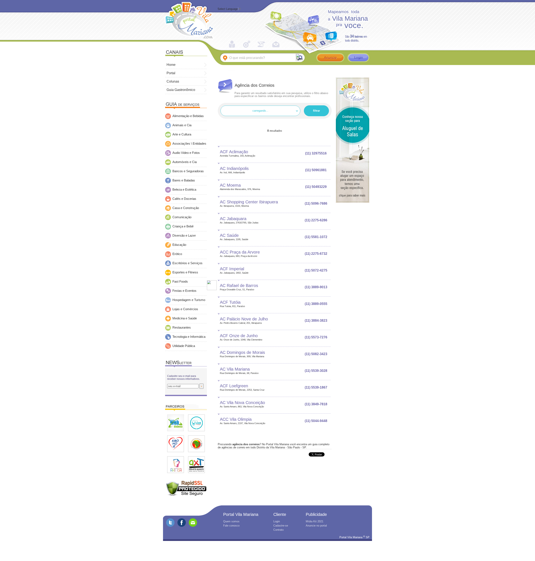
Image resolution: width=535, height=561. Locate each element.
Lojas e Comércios (185, 309)
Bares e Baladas (183, 180)
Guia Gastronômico (181, 90)
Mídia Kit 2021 (314, 521)
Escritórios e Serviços (187, 263)
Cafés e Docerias (184, 198)
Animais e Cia (181, 125)
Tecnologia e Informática (188, 336)
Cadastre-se (280, 525)
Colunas (173, 81)
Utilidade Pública (183, 346)
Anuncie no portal (316, 525)
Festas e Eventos (184, 290)
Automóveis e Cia (184, 162)
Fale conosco (231, 525)
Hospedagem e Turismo (188, 300)
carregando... (260, 110)
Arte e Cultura (181, 134)
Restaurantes (181, 327)
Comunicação (181, 217)
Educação (179, 244)
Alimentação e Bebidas (188, 116)
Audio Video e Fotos (186, 152)
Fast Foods (180, 281)
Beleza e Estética (184, 189)
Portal (171, 73)
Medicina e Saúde (184, 318)
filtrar (316, 110)
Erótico (177, 254)
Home (171, 64)
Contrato (278, 529)
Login (276, 521)
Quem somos (231, 521)
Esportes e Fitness (185, 272)
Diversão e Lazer (184, 235)
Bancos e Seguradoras (188, 171)
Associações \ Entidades (189, 143)
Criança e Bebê (183, 226)
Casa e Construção (185, 208)
